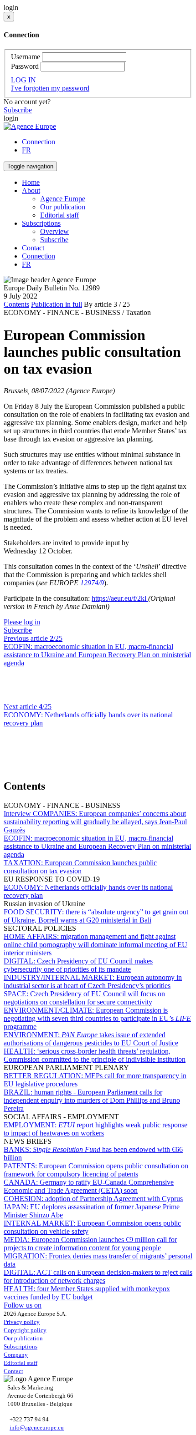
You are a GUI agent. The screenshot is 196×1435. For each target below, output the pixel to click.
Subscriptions (20, 1346)
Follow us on (22, 1305)
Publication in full (56, 304)
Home (31, 182)
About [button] (31, 190)
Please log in (22, 622)
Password (25, 66)
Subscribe (18, 110)
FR (26, 150)
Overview (54, 231)
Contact (33, 248)
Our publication (62, 207)
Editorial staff (59, 215)
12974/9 (92, 583)
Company (16, 1354)
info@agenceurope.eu (37, 1427)
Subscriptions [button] (41, 223)
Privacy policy (22, 1321)
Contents (16, 304)
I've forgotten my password (50, 88)
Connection (38, 142)
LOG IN (23, 80)
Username (25, 57)
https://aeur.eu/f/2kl (120, 598)
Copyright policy (25, 1330)
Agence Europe (62, 199)
